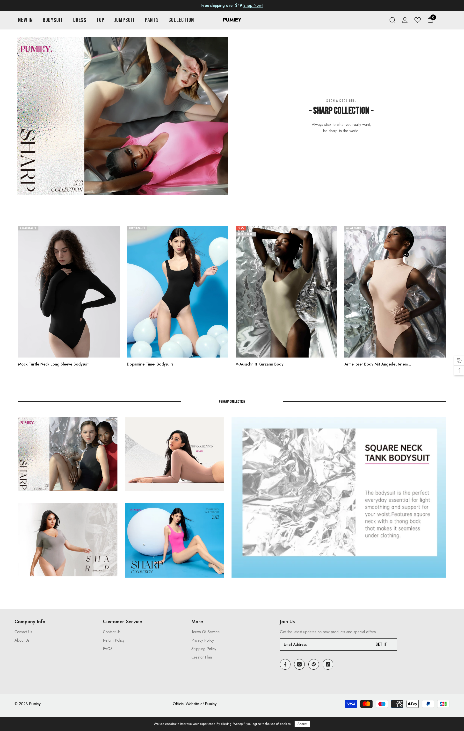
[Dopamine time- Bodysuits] (177, 292)
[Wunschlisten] (417, 20)
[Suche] (392, 20)
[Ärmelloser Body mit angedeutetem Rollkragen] (395, 292)
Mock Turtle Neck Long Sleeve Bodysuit (53, 364)
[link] (122, 116)
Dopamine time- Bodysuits (150, 364)
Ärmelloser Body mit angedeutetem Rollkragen (376, 364)
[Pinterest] (313, 664)
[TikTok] (328, 664)
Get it (381, 644)
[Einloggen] (405, 20)
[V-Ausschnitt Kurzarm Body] (286, 292)
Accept (302, 724)
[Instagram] (299, 664)
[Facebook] (285, 664)
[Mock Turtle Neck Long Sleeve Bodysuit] (69, 292)
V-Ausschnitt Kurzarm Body (259, 364)
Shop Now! (253, 5)
